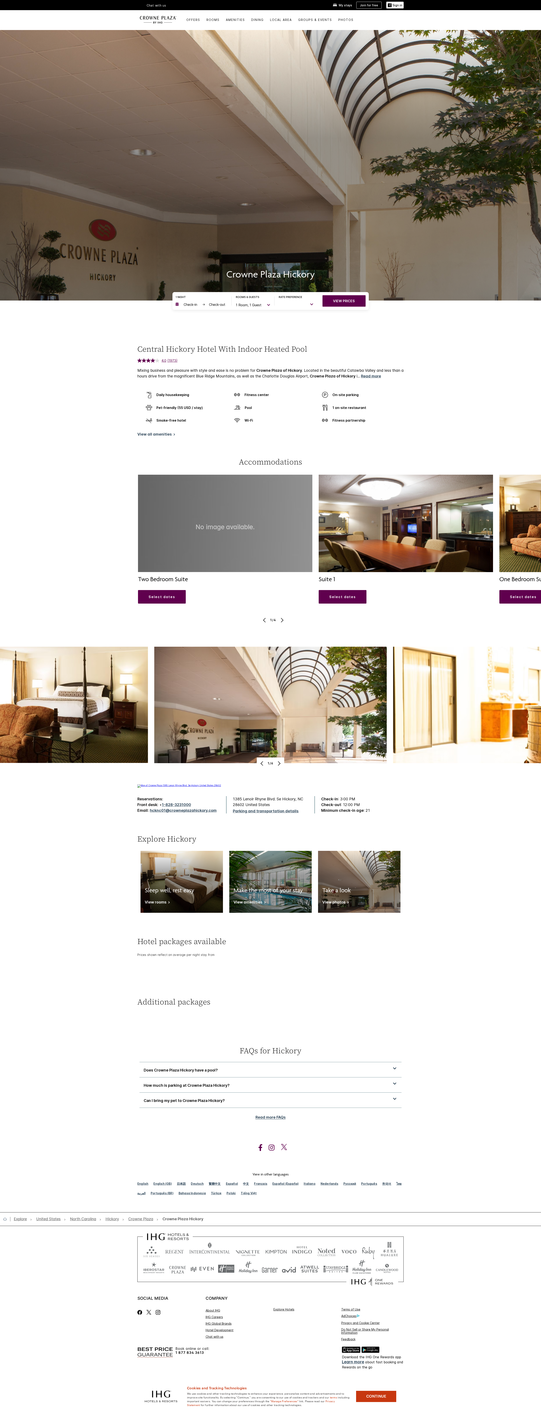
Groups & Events (315, 20)
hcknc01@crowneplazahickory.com (183, 810)
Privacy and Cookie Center (360, 1323)
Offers (193, 20)
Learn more (353, 1362)
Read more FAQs (270, 1117)
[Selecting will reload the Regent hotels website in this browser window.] (174, 1251)
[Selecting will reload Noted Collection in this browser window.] (326, 1251)
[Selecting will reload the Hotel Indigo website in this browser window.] (302, 1251)
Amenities (235, 20)
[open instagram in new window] (269, 1148)
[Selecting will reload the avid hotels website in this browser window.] (289, 1269)
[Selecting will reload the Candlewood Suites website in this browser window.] (387, 1269)
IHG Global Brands (219, 1323)
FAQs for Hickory (270, 1050)
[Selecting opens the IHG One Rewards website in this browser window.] (372, 1282)
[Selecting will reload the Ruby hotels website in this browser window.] (368, 1251)
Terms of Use (350, 1309)
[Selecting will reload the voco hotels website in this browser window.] (349, 1251)
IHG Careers (214, 1317)
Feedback (348, 1339)
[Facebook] (140, 1312)
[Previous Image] (264, 620)
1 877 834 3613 (189, 1353)
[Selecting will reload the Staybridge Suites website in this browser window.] (336, 1269)
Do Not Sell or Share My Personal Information (365, 1331)
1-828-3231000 (176, 804)
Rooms (213, 20)
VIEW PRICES (344, 301)
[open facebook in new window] (258, 1148)
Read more (371, 376)
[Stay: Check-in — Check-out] (201, 304)
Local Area (281, 20)
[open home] (6, 1219)
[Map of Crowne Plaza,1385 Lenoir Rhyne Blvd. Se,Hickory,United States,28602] (179, 785)
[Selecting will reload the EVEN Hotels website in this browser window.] (202, 1269)
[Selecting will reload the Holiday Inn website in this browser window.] (248, 1269)
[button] (395, 5)
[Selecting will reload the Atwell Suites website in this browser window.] (309, 1269)
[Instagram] (158, 1312)
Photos (346, 20)
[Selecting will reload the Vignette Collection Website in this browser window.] (248, 1251)
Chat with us (214, 1336)
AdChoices (349, 1316)
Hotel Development (220, 1330)
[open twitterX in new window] (281, 1148)
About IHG (213, 1310)
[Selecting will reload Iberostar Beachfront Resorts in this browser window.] (153, 1269)
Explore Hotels (283, 1309)
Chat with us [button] (156, 5)
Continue (376, 1396)
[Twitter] (149, 1312)
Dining (257, 20)
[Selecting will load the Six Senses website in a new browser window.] (151, 1251)
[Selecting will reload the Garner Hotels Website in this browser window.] (270, 1269)
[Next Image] (281, 620)
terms (333, 1397)
